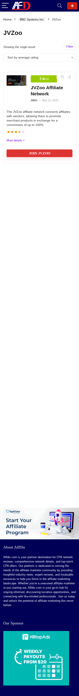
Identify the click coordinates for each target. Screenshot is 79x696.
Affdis (34, 100)
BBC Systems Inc (32, 19)
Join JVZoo (39, 153)
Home (7, 19)
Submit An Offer (72, 5)
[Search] (59, 6)
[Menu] (5, 6)
